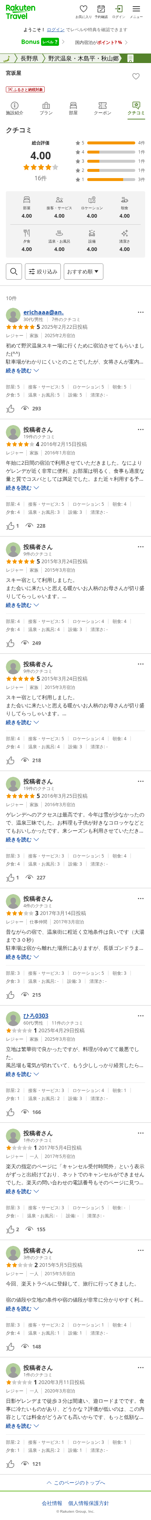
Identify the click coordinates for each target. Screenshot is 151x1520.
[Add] (136, 76)
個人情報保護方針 (88, 1503)
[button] (43, 315)
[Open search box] (14, 271)
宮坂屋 (13, 72)
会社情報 (52, 1503)
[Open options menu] (140, 312)
